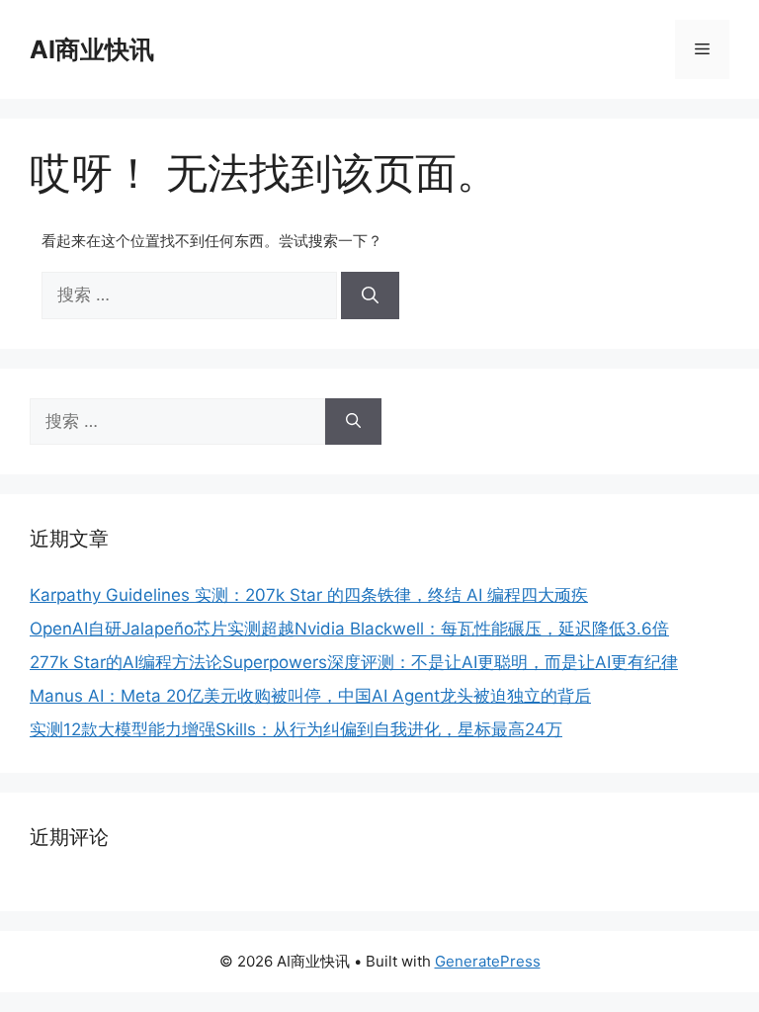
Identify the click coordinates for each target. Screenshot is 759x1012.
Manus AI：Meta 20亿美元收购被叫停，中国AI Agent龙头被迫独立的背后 (310, 696)
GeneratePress (488, 961)
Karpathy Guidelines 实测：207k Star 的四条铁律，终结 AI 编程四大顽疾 (309, 595)
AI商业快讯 (92, 49)
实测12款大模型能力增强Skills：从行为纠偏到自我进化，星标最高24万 (296, 729)
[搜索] (370, 295)
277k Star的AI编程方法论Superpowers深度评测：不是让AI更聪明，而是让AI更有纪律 (354, 662)
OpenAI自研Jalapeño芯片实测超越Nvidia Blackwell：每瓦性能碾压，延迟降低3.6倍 (349, 628)
